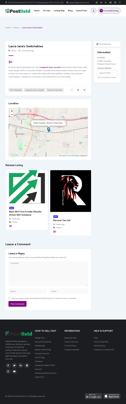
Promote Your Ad (42, 353)
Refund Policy (99, 346)
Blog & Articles (70, 338)
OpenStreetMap (74, 155)
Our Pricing (39, 357)
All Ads (46, 10)
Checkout (39, 361)
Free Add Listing (111, 10)
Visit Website (105, 44)
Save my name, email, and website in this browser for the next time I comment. (44, 298)
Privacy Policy (70, 346)
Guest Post (81, 10)
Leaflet (63, 155)
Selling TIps (40, 338)
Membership (40, 346)
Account (38, 369)
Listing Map (59, 10)
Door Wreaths (16, 90)
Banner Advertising (43, 349)
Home (37, 10)
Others (16, 27)
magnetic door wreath (34, 90)
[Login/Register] (93, 10)
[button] (48, 129)
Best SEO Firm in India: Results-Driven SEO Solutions (25, 213)
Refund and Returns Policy (46, 373)
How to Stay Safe (101, 342)
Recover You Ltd (61, 220)
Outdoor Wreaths (54, 90)
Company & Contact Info (104, 349)
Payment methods (71, 349)
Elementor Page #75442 (45, 365)
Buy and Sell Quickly (43, 342)
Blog (70, 10)
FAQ (96, 338)
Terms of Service (71, 342)
